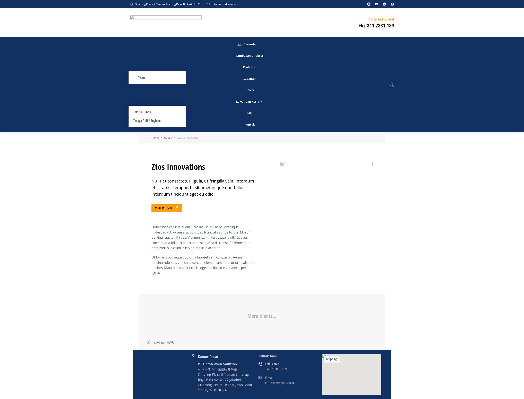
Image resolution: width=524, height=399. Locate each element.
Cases (168, 137)
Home (155, 137)
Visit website (163, 208)
